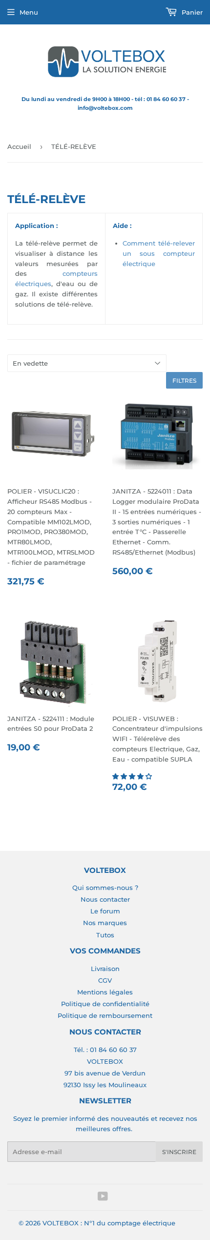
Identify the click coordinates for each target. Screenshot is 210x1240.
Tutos (105, 935)
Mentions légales (105, 992)
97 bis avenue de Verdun (105, 1073)
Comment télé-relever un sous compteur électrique (159, 253)
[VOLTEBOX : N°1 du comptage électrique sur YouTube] (103, 1197)
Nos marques (105, 923)
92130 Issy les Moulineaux (105, 1085)
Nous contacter (105, 899)
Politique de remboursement (105, 1015)
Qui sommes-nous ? (105, 887)
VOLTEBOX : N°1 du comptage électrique (108, 1223)
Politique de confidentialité (105, 1004)
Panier (191, 12)
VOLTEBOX (105, 1061)
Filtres (184, 380)
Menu (29, 12)
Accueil (19, 146)
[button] (133, 776)
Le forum (105, 911)
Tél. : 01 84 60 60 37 (105, 1050)
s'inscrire (179, 1152)
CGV (105, 980)
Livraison (105, 968)
